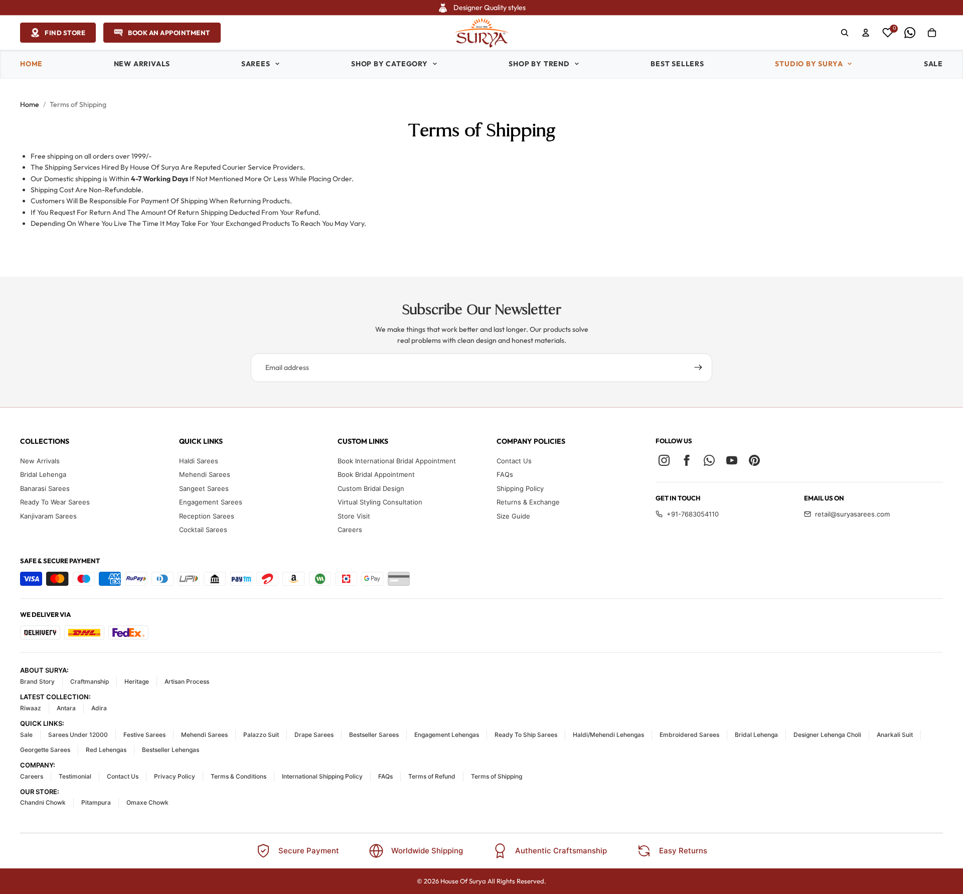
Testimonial (75, 776)
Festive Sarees (144, 734)
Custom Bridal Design (371, 488)
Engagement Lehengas (446, 734)
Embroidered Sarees (689, 734)
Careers (350, 530)
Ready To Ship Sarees (526, 734)
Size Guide (513, 516)
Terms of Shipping (496, 776)
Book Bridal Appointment (376, 474)
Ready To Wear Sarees (55, 502)
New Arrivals (40, 461)
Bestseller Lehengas (170, 749)
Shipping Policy (520, 488)
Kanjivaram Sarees (48, 516)
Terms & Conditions (238, 776)
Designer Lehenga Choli (827, 734)
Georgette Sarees (45, 749)
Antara (66, 708)
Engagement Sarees (210, 502)
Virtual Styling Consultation (380, 502)
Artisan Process (187, 681)
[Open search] (845, 33)
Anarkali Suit (895, 734)
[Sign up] (698, 367)
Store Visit (354, 516)
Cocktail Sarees (203, 530)
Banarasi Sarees (45, 488)
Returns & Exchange (528, 502)
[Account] (866, 33)
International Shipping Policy (322, 776)
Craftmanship (89, 681)
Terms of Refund (431, 776)
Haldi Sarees (198, 461)
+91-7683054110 (693, 514)
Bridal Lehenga (43, 474)
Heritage (136, 681)
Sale (26, 734)
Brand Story (37, 681)
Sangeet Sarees (204, 488)
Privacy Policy (174, 776)
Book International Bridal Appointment (397, 461)
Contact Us (514, 461)
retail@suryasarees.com (852, 514)
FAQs (505, 474)
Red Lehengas (106, 749)
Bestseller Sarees (374, 734)
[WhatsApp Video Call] (910, 33)
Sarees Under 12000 (78, 734)
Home (29, 104)
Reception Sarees (206, 516)
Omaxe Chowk (147, 802)
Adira (99, 708)
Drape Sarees (314, 734)
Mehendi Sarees (204, 474)
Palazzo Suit (261, 734)
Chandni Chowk (43, 802)
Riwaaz (30, 708)
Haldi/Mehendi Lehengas (608, 734)
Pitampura (96, 802)
